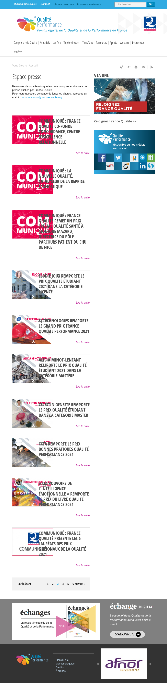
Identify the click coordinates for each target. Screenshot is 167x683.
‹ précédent (23, 584)
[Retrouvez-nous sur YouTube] (102, 158)
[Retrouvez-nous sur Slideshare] (134, 158)
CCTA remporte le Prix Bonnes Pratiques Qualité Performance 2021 (64, 449)
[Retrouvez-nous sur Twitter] (118, 158)
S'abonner (124, 634)
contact (45, 4)
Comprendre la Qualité (25, 42)
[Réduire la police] (128, 67)
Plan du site (62, 660)
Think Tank (87, 42)
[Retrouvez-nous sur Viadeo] (126, 166)
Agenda (114, 42)
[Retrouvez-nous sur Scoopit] (151, 158)
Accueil (33, 65)
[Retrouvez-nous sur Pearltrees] (142, 158)
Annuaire (125, 42)
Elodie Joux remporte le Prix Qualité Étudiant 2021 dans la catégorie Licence (61, 284)
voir (66, 621)
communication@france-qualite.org (41, 97)
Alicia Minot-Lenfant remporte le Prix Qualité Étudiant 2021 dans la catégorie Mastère (63, 368)
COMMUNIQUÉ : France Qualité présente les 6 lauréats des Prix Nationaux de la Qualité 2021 (62, 544)
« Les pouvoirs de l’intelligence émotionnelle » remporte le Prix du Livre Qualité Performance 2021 (64, 494)
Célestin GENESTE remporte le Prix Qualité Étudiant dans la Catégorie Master (64, 410)
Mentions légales (65, 663)
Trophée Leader (72, 42)
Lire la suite (83, 153)
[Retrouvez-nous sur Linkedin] (142, 166)
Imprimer (136, 67)
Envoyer (143, 67)
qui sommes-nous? (25, 4)
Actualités (45, 42)
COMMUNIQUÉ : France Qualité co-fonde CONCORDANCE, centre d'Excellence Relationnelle (59, 132)
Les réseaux (138, 42)
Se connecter (66, 4)
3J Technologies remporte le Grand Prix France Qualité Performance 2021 (64, 326)
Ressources (101, 42)
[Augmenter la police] (121, 67)
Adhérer (18, 52)
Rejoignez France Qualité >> (115, 121)
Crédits (60, 667)
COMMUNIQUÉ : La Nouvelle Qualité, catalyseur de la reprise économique (62, 179)
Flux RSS (151, 67)
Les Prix (57, 42)
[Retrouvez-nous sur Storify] (151, 166)
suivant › (80, 584)
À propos (61, 671)
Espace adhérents (90, 4)
